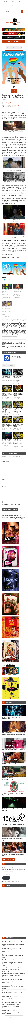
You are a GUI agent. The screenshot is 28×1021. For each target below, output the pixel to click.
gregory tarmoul (6, 954)
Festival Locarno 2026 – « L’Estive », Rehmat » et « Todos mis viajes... (18, 410)
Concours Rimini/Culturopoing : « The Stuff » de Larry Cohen (12, 986)
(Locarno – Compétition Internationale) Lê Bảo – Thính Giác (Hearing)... (7, 441)
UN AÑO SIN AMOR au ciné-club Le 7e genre (11, 764)
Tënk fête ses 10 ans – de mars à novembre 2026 (13, 824)
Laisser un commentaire (17, 109)
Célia (3, 941)
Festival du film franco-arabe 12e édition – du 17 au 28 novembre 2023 (13, 347)
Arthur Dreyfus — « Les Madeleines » (16, 959)
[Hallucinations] (10, 590)
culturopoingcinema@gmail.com (10, 336)
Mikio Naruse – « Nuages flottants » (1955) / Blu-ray (13, 839)
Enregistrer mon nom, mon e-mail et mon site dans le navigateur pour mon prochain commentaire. (13, 504)
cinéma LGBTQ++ (8, 106)
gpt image (4, 1002)
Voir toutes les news (8, 859)
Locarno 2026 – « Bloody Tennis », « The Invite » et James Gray (18, 425)
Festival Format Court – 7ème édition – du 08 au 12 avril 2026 (14, 809)
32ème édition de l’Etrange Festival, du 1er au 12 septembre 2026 (13, 717)
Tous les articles (7, 1)
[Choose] (10, 543)
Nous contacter (7, 8)
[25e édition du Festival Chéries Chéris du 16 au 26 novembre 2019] (7, 303)
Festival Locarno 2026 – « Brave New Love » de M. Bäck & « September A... (7, 425)
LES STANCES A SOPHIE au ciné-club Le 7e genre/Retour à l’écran (11, 778)
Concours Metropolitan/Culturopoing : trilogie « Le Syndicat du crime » (12, 1006)
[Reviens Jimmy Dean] (10, 567)
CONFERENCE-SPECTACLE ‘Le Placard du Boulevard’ (13, 749)
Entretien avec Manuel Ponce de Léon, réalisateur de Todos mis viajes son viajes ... (18, 378)
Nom (3, 479)
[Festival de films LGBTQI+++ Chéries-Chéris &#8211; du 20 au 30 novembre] (7, 286)
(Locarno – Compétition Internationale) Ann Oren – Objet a (18, 394)
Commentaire (6, 461)
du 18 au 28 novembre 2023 (12, 105)
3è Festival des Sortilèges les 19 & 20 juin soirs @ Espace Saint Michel (13, 794)
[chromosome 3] (10, 614)
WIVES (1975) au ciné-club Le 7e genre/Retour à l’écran (13, 854)
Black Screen (5, 944)
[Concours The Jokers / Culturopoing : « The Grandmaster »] (13, 37)
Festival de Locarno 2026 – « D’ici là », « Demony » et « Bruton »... (7, 394)
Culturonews (15, 1)
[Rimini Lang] (10, 675)
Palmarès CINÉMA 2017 (16, 1002)
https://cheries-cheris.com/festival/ (11, 260)
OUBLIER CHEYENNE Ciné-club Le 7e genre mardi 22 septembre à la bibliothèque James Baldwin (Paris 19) (13, 734)
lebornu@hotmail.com (7, 334)
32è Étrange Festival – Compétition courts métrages (6, 378)
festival (14, 106)
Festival (7, 103)
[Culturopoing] (13, 26)
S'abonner (6, 878)
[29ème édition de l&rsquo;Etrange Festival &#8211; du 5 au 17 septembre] (18, 286)
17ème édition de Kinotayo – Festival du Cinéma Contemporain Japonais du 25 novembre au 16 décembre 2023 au (13, 343)
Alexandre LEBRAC (8, 102)
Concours (21, 1)
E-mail (4, 486)
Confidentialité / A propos (10, 5)
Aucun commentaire (6, 109)
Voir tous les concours (13, 41)
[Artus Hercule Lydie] (10, 661)
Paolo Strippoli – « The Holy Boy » (16, 941)
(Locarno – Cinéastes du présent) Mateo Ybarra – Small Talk (7, 410)
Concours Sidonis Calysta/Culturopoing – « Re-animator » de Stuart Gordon (12, 950)
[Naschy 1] (10, 637)
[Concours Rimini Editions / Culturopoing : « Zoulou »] (13, 30)
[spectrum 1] (10, 698)
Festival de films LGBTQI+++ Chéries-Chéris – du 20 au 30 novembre (6, 292)
